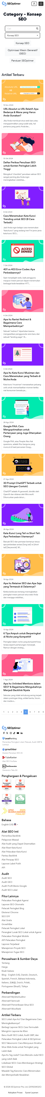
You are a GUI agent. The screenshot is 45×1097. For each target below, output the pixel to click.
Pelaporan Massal (10, 839)
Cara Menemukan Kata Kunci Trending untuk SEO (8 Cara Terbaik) (19, 219)
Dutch (20, 982)
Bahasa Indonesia (26, 978)
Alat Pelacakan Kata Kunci (14, 851)
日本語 (13, 982)
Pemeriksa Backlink (11, 835)
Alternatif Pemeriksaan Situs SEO (18, 1004)
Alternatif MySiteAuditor (14, 996)
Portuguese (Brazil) (11, 986)
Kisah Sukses (8, 970)
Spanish (5, 978)
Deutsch (33, 974)
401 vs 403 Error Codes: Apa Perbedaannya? (19, 271)
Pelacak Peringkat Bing (13, 908)
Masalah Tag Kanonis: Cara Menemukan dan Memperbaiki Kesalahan (21, 1072)
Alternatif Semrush (11, 1000)
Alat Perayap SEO (10, 859)
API (3, 867)
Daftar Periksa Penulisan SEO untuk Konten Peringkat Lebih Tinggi (19, 166)
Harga (5, 967)
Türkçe (24, 986)
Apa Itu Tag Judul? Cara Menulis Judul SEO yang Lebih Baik (22, 1057)
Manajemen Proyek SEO (13, 948)
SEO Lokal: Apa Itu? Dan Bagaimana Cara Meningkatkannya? (22, 1021)
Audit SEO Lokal (9, 889)
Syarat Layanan (31, 1092)
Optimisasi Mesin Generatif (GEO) (22, 52)
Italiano (5, 982)
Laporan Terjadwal (10, 944)
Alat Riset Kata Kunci (12, 847)
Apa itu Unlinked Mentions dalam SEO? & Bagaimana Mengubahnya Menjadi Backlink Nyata (22, 687)
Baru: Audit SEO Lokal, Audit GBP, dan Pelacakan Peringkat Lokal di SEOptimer (21, 1037)
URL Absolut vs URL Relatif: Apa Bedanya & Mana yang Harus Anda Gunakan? (20, 112)
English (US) (14, 974)
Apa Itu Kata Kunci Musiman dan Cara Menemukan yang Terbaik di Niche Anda (22, 376)
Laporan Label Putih (11, 863)
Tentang (6, 963)
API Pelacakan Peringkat (13, 940)
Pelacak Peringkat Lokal (13, 928)
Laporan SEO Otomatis (13, 904)
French (13, 978)
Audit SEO (7, 878)
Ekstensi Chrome (10, 912)
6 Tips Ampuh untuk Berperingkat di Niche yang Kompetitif (22, 635)
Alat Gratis (7, 920)
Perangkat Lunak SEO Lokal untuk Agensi (21, 932)
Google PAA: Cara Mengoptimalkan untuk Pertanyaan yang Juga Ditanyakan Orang (22, 431)
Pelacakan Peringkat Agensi (15, 900)
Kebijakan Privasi (15, 1092)
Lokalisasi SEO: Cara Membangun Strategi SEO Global (22, 1064)
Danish (24, 974)
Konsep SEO (22, 43)
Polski (27, 982)
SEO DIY (6, 916)
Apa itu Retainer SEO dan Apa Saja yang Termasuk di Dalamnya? (22, 585)
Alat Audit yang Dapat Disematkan (18, 843)
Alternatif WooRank (11, 1008)
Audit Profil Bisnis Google (14, 886)
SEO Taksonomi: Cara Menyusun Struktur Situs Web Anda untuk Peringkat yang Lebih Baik (22, 1047)
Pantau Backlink (9, 855)
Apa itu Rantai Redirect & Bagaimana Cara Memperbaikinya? (17, 323)
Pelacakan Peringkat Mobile (15, 936)
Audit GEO (7, 882)
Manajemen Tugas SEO (13, 952)
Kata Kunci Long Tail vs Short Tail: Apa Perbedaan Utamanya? (21, 535)
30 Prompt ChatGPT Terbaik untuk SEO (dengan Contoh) (22, 484)
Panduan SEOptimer (22, 60)
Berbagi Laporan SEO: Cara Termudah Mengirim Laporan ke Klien (20, 1029)
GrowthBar (7, 924)
